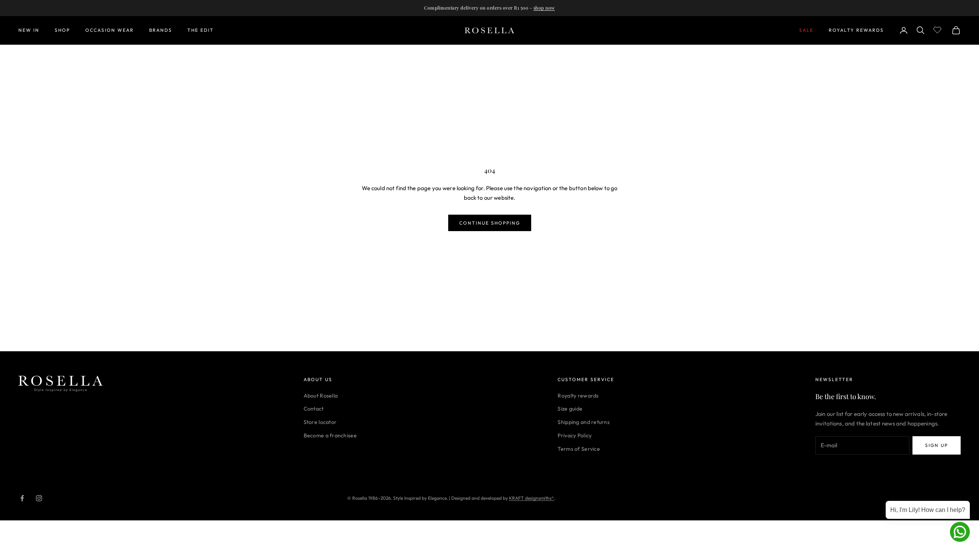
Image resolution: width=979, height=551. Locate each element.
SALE (806, 30)
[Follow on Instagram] (39, 498)
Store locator (320, 422)
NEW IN (28, 30)
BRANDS (160, 30)
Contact (314, 408)
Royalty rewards (578, 395)
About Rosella (321, 395)
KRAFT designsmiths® (531, 498)
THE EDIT (200, 30)
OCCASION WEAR (109, 30)
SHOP (62, 30)
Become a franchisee (330, 435)
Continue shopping (489, 223)
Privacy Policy (575, 435)
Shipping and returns (584, 422)
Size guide (570, 408)
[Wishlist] (938, 29)
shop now (544, 8)
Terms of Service (579, 448)
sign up (936, 445)
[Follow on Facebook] (22, 498)
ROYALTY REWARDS (856, 30)
